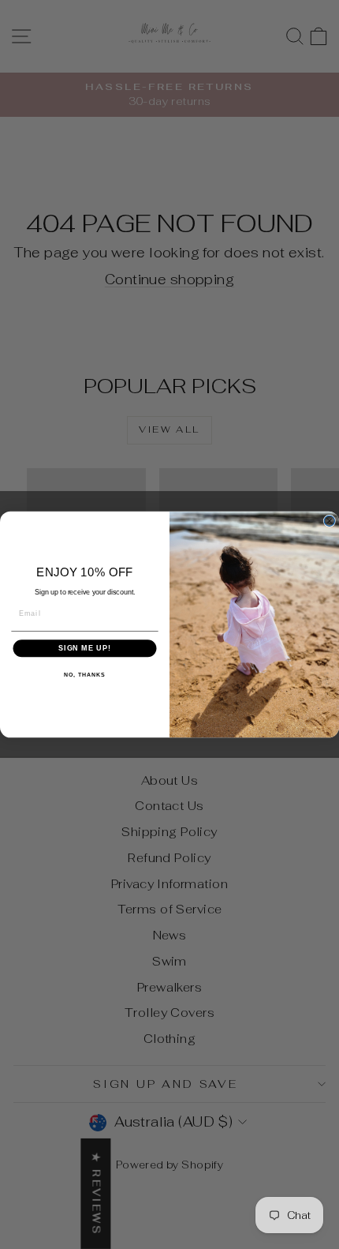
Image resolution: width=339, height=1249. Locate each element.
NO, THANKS (84, 675)
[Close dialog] (329, 521)
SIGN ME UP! (84, 648)
